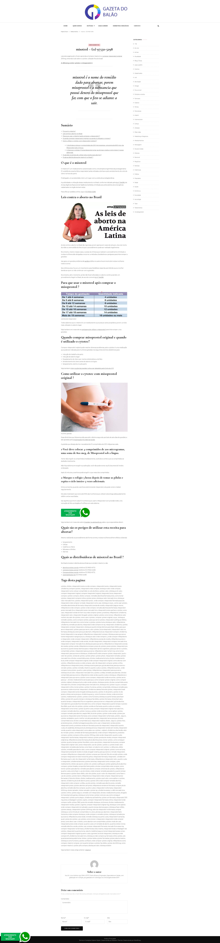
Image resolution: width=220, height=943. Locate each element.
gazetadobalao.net (69, 575)
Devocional (138, 90)
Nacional (137, 157)
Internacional (138, 119)
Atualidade (138, 56)
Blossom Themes (117, 940)
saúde (87, 261)
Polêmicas (138, 170)
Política (137, 174)
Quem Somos (77, 26)
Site (108, 918)
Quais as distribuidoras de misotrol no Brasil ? (78, 157)
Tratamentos (138, 208)
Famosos (137, 98)
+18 (136, 44)
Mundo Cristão (139, 149)
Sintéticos (138, 191)
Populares (138, 178)
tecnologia (138, 199)
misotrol (88, 850)
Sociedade (138, 195)
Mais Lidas (138, 132)
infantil (137, 115)
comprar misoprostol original (112, 56)
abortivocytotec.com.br (71, 567)
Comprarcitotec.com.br (71, 572)
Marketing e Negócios (121, 26)
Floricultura (138, 111)
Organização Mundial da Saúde (84, 440)
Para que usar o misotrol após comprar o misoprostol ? (81, 136)
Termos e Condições (85, 940)
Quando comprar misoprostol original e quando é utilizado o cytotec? (87, 138)
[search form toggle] (158, 26)
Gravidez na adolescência (92, 522)
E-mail (86, 918)
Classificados (138, 73)
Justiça (137, 124)
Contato (137, 26)
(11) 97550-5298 (90, 192)
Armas (136, 52)
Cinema (137, 69)
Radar (136, 182)
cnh (136, 77)
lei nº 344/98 (120, 182)
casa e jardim (138, 65)
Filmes (137, 107)
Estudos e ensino (140, 94)
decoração (138, 81)
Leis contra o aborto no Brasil (72, 134)
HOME (65, 26)
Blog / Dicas (138, 60)
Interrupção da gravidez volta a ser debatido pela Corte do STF (92, 368)
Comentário (65, 899)
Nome (63, 918)
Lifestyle (137, 128)
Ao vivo (137, 48)
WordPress (137, 940)
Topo (136, 203)
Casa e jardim (103, 26)
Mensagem (138, 145)
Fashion (137, 103)
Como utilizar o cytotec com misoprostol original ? (80, 141)
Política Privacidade (110, 938)
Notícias (90, 26)
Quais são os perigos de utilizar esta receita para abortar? (82, 155)
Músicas (137, 153)
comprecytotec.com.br (70, 570)
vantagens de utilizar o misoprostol (94, 329)
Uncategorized (139, 212)
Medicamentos (94, 45)
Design (137, 86)
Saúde (136, 187)
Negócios (137, 161)
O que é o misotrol (69, 131)
